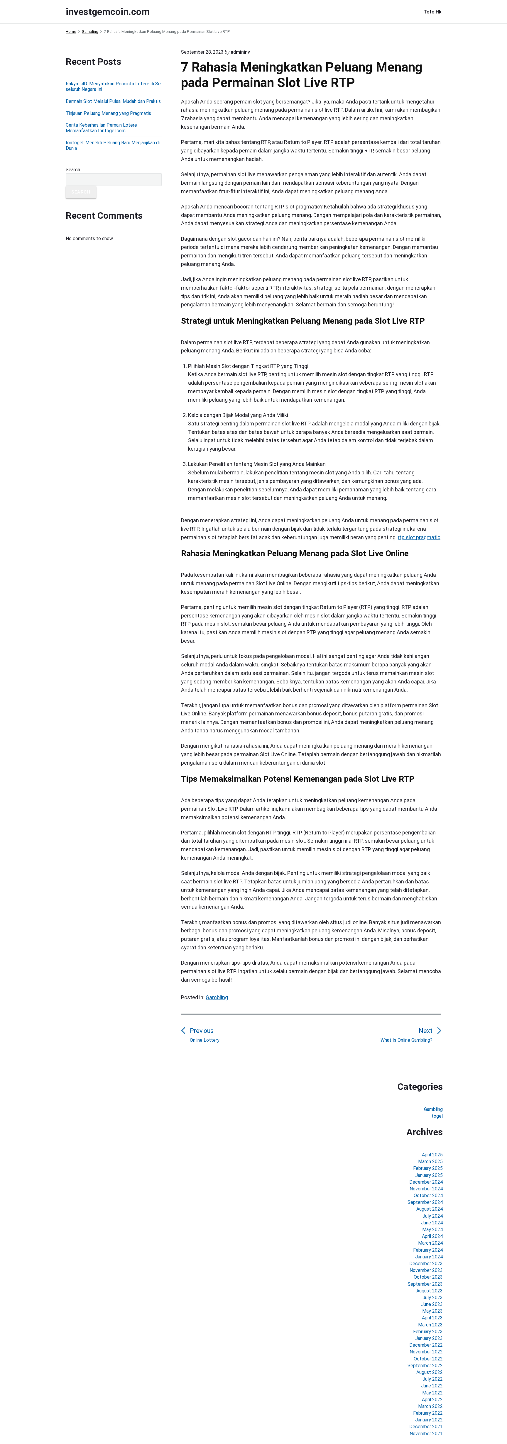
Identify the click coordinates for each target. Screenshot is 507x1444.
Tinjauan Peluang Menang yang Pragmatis (108, 113)
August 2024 (429, 1209)
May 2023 (432, 1311)
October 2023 (428, 1277)
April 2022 (432, 1399)
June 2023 (432, 1304)
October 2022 (428, 1359)
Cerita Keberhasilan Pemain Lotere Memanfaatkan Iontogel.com (101, 127)
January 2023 (429, 1338)
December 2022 (426, 1345)
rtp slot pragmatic (419, 537)
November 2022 (426, 1352)
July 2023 (432, 1297)
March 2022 (430, 1406)
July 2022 (432, 1379)
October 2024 (428, 1195)
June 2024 (432, 1223)
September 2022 (425, 1365)
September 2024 (425, 1202)
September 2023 (425, 1284)
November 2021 (426, 1433)
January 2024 (429, 1257)
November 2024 (426, 1189)
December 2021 (426, 1426)
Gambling (217, 997)
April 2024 (432, 1236)
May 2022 (432, 1393)
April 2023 (432, 1318)
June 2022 (432, 1386)
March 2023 (430, 1325)
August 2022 (429, 1372)
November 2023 (426, 1270)
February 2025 (428, 1168)
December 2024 (426, 1182)
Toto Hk (432, 12)
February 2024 (428, 1250)
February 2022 (428, 1413)
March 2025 (430, 1161)
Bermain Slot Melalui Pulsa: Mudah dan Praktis (113, 101)
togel (437, 1116)
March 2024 (430, 1243)
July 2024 (432, 1216)
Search (73, 169)
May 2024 (432, 1229)
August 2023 (429, 1291)
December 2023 (426, 1263)
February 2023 (428, 1331)
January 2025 (429, 1175)
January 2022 (429, 1420)
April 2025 (432, 1155)
